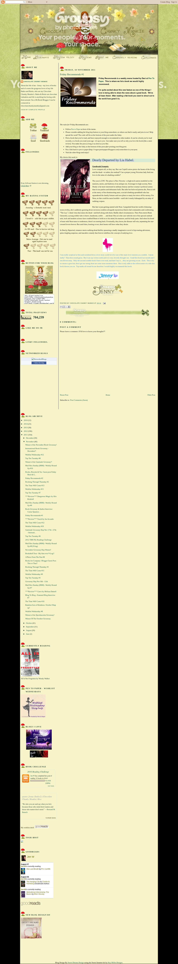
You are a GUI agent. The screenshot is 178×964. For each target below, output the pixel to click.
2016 (26, 420)
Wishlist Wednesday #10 (34, 526)
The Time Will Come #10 (34, 601)
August (29, 630)
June (28, 634)
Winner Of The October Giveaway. (38, 619)
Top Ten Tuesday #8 (33, 458)
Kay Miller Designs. (115, 962)
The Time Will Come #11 (34, 571)
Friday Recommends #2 (34, 478)
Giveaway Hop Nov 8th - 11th (36, 581)
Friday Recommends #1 (34, 515)
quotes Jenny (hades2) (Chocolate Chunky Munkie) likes (37, 798)
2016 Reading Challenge (38, 771)
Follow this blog (39, 363)
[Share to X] (66, 306)
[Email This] (61, 306)
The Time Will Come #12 (34, 523)
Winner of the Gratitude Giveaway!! (38, 462)
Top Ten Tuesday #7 (33, 493)
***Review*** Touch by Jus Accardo (39, 519)
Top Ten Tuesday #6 (33, 536)
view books (51, 786)
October (29, 623)
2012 (26, 431)
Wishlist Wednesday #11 (34, 489)
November (30, 442)
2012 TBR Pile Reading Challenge (38, 540)
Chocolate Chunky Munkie (36, 81)
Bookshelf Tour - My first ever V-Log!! (39, 553)
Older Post (151, 395)
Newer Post (64, 395)
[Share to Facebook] (69, 306)
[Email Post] (104, 303)
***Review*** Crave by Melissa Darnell (40, 591)
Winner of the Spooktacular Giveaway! (39, 615)
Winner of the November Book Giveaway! (41, 445)
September (30, 627)
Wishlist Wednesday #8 (34, 611)
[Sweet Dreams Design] (31, 938)
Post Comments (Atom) (79, 400)
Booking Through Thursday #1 (37, 567)
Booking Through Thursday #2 (37, 482)
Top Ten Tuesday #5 (33, 578)
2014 (26, 424)
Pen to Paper (76, 129)
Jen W (32, 776)
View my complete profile (33, 109)
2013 (26, 427)
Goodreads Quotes (51, 818)
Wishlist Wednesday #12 (34, 455)
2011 (26, 435)
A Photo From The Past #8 (35, 557)
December (30, 438)
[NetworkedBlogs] (39, 359)
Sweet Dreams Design (76, 962)
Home (108, 395)
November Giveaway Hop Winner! (38, 550)
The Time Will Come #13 (34, 485)
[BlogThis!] (63, 306)
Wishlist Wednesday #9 (34, 574)
